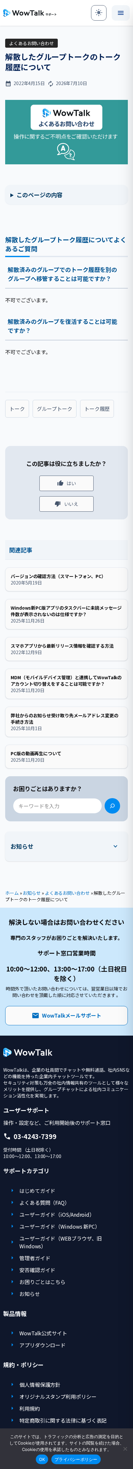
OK (42, 1459)
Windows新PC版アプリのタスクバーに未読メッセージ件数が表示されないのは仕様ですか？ (66, 610)
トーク (17, 408)
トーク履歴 (97, 408)
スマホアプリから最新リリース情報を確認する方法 (62, 646)
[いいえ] (125, 1448)
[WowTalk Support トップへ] (29, 13)
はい (71, 483)
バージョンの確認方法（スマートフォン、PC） (58, 576)
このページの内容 (39, 194)
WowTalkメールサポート (66, 1015)
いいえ (71, 503)
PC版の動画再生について (36, 753)
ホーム (12, 893)
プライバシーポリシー (76, 1459)
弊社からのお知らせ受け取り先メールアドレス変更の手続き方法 (64, 718)
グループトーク (54, 408)
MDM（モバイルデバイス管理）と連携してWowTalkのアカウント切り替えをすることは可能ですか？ (66, 680)
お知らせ (22, 846)
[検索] (112, 806)
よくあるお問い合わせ (31, 43)
